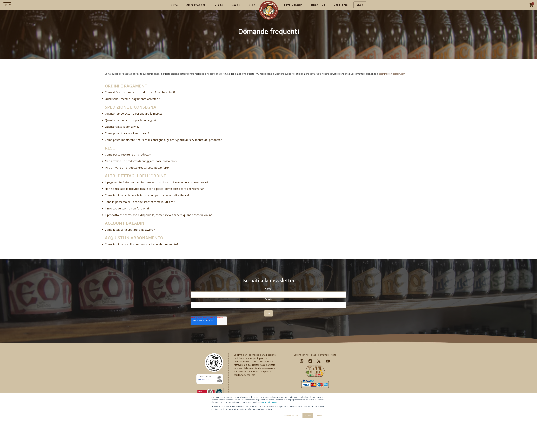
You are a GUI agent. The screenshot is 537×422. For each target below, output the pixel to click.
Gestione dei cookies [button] (292, 415)
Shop (359, 5)
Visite (219, 5)
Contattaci (323, 354)
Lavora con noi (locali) (305, 354)
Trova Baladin (292, 4)
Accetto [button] (308, 415)
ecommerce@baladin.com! (392, 73)
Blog (252, 5)
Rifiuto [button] (319, 415)
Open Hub (318, 4)
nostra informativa (269, 402)
